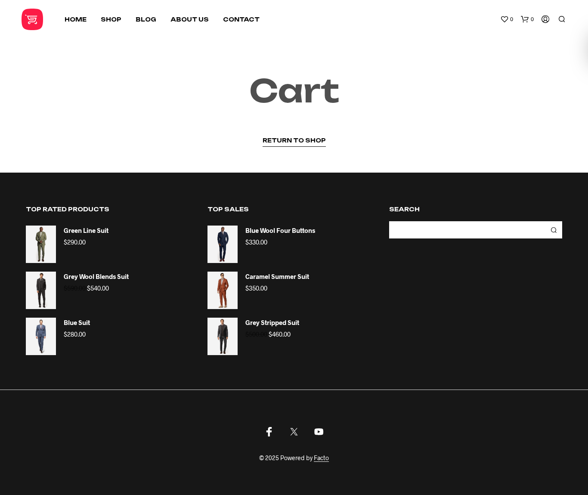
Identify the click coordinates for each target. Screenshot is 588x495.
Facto (321, 458)
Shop (111, 19)
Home (76, 19)
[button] (506, 19)
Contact (241, 19)
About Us (189, 19)
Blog (146, 19)
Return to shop (294, 140)
